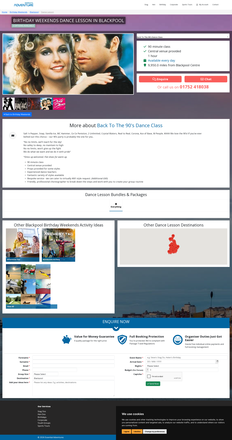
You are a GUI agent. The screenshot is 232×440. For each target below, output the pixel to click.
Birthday (162, 4)
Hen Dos (42, 414)
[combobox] (183, 35)
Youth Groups (44, 423)
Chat (207, 79)
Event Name (136, 357)
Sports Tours (187, 4)
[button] (169, 252)
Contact (215, 4)
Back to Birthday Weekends (17, 114)
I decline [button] (137, 431)
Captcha (138, 374)
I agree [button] (126, 431)
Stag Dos (42, 411)
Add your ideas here (19, 382)
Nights (139, 366)
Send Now (154, 383)
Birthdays (42, 417)
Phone (26, 370)
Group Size (24, 374)
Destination (23, 378)
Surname (25, 362)
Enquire (162, 79)
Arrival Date (136, 362)
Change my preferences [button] (155, 431)
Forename (24, 357)
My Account (203, 4)
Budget (134, 370)
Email (26, 366)
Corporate (174, 4)
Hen (153, 4)
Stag (146, 4)
